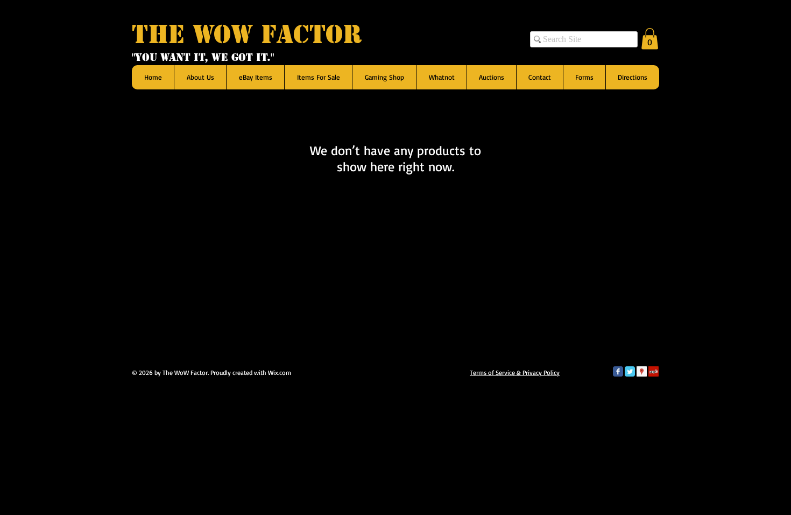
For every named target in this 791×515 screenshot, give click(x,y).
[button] (650, 38)
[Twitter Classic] (630, 371)
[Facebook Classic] (618, 371)
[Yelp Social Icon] (653, 371)
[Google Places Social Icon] (642, 371)
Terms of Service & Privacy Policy (515, 372)
